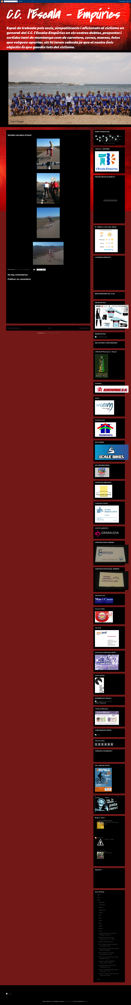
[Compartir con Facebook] (43, 270)
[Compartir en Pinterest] (45, 270)
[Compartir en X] (41, 270)
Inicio (49, 328)
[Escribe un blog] (39, 270)
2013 (99, 897)
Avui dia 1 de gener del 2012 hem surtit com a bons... (108, 974)
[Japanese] (110, 139)
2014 (99, 895)
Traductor (109, 134)
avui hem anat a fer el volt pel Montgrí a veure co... (107, 934)
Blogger (86, 1001)
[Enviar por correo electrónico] (37, 270)
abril (100, 923)
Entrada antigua (84, 328)
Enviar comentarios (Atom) (52, 333)
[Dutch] (108, 138)
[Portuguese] (101, 139)
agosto (101, 912)
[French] (106, 136)
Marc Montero (101, 851)
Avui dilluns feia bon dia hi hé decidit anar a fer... (107, 966)
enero (101, 931)
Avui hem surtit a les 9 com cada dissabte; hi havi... (108, 957)
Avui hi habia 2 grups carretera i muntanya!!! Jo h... (108, 945)
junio (100, 918)
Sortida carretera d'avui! (105, 941)
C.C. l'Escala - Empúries (62, 14)
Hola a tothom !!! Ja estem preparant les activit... (106, 953)
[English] (98, 136)
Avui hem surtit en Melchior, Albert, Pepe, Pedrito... (106, 962)
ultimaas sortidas (109, 839)
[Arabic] (102, 141)
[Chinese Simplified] (112, 141)
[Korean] (118, 139)
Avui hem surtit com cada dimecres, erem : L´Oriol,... (107, 938)
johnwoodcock (68, 1001)
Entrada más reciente (14, 328)
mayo (100, 920)
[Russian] (115, 138)
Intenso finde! (108, 852)
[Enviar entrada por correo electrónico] (34, 269)
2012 (99, 900)
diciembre (102, 902)
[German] (113, 136)
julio (100, 915)
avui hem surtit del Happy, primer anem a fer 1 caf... (108, 970)
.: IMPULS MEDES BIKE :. (105, 821)
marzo (101, 926)
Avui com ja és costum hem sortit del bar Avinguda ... (108, 949)
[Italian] (102, 138)
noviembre (102, 905)
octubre (101, 907)
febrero (101, 928)
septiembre (102, 910)
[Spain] (120, 136)
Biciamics (100, 838)
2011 (98, 979)
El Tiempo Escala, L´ (106, 230)
